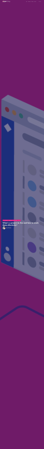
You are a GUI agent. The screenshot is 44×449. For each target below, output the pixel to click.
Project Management (5, 220)
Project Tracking (15, 220)
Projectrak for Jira (10, 220)
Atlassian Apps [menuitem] (29, 1)
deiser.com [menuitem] (35, 1)
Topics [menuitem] (26, 1)
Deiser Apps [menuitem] (32, 1)
